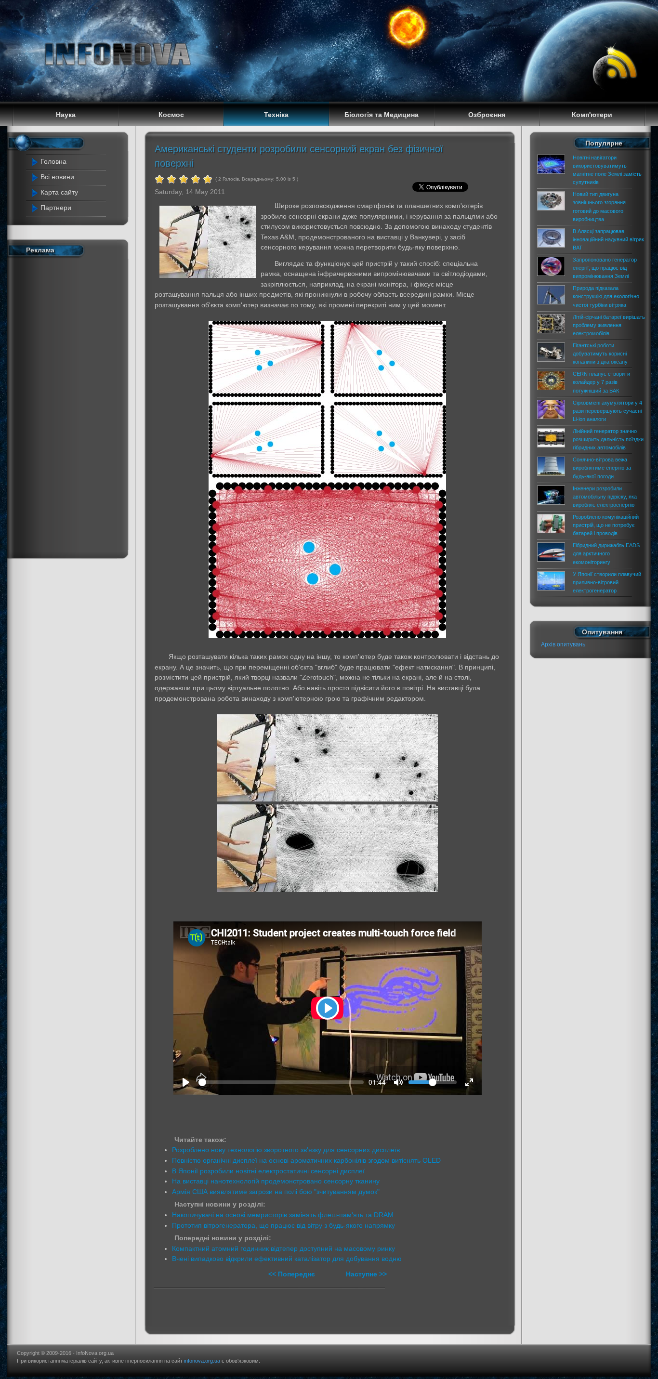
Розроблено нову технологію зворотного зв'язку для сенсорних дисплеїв (286, 1150)
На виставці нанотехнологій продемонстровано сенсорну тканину (276, 1181)
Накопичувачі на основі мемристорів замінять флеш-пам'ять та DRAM (283, 1215)
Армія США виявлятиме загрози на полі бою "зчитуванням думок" (276, 1191)
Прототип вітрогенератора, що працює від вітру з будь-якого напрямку (283, 1225)
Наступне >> (366, 1274)
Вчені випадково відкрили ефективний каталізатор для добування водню (287, 1258)
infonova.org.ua (202, 1361)
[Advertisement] (70, 405)
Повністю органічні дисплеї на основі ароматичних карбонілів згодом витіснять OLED (306, 1160)
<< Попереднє (292, 1274)
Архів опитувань (563, 644)
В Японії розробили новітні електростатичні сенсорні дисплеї (268, 1171)
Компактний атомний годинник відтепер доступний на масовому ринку (283, 1248)
